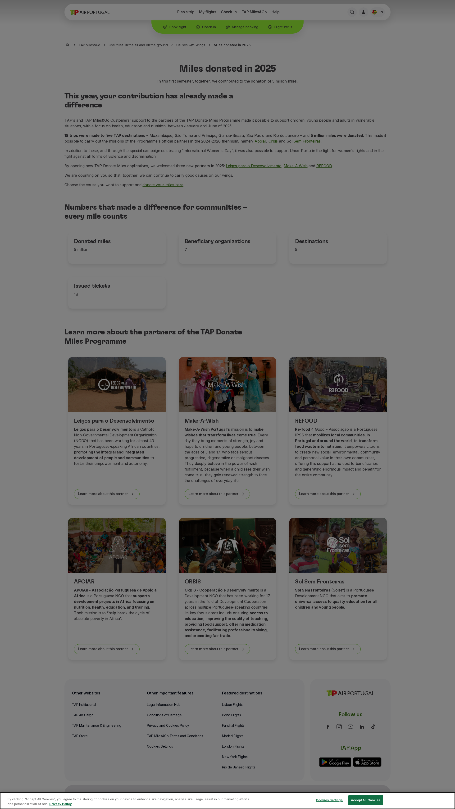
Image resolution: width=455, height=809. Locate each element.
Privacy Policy (60, 804)
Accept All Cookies (365, 800)
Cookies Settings (329, 800)
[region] (227, 800)
